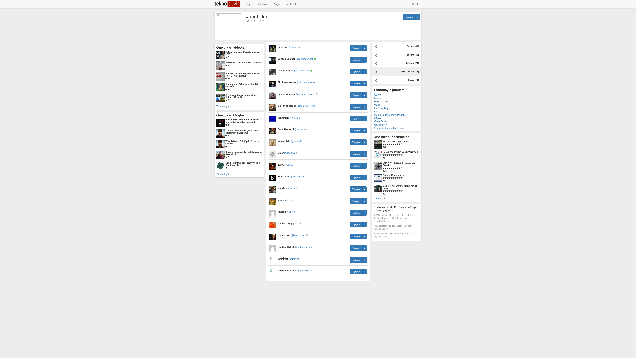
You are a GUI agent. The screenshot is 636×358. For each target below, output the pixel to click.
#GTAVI (377, 94)
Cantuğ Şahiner (295, 58)
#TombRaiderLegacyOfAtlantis (390, 114)
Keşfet (249, 4)
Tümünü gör (222, 106)
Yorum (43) (413, 54)
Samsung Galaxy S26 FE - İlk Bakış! (243, 62)
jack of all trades (296, 105)
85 (228, 89)
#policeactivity (381, 108)
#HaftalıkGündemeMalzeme (388, 128)
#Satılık (377, 98)
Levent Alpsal (293, 70)
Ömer (288, 152)
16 (228, 65)
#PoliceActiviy (381, 101)
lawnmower (291, 235)
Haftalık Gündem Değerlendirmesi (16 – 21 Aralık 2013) (242, 74)
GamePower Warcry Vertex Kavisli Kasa (400, 187)
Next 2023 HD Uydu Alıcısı (396, 141)
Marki (287, 188)
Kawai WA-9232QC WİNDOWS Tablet (401, 152)
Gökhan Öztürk (295, 247)
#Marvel (378, 118)
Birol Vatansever (297, 82)
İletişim (409, 215)
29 (228, 146)
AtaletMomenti (293, 129)
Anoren (287, 211)
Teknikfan (289, 117)
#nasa (377, 104)
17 (228, 135)
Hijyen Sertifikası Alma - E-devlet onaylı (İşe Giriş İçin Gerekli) (242, 120)
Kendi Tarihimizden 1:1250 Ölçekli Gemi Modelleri (242, 164)
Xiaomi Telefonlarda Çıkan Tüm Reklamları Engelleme (241, 131)
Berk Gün (289, 47)
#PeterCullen (380, 121)
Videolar (262, 4)
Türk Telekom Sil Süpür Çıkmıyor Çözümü (242, 142)
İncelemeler (292, 4)
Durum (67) (412, 46)
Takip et (409, 17)
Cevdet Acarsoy (296, 94)
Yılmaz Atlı (290, 141)
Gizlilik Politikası (399, 218)
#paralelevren (381, 124)
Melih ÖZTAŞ (290, 223)
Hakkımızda (398, 215)
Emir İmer (289, 258)
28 (386, 180)
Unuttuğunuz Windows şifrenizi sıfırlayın (241, 85)
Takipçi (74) (412, 63)
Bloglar (277, 4)
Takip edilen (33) (409, 71)
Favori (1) (413, 80)
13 (386, 170)
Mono (285, 200)
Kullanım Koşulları (382, 218)
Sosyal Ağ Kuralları (382, 221)
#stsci (377, 111)
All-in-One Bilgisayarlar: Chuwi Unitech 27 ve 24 (241, 96)
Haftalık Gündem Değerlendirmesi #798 (242, 53)
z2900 (285, 164)
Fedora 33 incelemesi (394, 175)
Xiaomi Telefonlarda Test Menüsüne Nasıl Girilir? (243, 153)
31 (386, 157)
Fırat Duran (291, 176)
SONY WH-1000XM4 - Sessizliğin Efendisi (399, 164)
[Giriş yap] (417, 4)
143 (229, 78)
